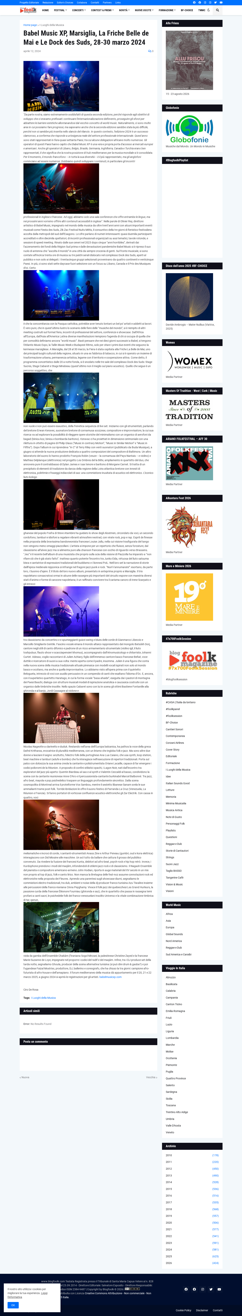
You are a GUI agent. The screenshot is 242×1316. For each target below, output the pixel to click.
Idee (168, 776)
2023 (192, 1242)
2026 (192, 1263)
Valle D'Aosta (173, 1125)
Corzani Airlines (175, 742)
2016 (192, 1195)
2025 (192, 1256)
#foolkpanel (173, 709)
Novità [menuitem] (123, 10)
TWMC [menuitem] (201, 10)
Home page (30, 25)
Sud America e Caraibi (178, 954)
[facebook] (194, 2)
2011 (192, 1161)
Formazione (173, 763)
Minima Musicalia (176, 803)
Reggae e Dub (174, 843)
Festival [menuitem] (59, 10)
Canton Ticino (174, 1004)
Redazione (48, 2)
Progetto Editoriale (29, 2)
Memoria (171, 796)
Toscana (171, 1105)
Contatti (95, 2)
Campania (172, 997)
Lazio (169, 1024)
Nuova (25, 1077)
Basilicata (171, 984)
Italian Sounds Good (178, 783)
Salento (170, 1085)
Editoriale (171, 756)
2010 (192, 1155)
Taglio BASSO (174, 870)
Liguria (170, 1031)
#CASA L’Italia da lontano (180, 702)
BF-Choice (172, 722)
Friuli (168, 1017)
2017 (192, 1202)
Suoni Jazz (172, 864)
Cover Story (172, 749)
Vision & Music (174, 884)
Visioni (170, 891)
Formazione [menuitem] (166, 10)
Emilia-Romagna (175, 1011)
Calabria (171, 990)
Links (118, 2)
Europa (170, 927)
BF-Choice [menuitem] (187, 10)
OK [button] (13, 1305)
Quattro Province (176, 1078)
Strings (170, 857)
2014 (192, 1182)
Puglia (169, 1071)
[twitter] (215, 2)
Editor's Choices (65, 2)
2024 (192, 1249)
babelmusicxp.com (110, 976)
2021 (192, 1229)
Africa (169, 913)
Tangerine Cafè (174, 877)
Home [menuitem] (45, 10)
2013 (192, 1175)
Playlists (171, 830)
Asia (168, 920)
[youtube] (221, 2)
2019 (192, 1215)
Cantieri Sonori (174, 729)
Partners (107, 2)
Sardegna (171, 1091)
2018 (192, 1209)
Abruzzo (171, 977)
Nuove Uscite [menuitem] (143, 10)
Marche (170, 1044)
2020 (192, 1222)
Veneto (170, 1132)
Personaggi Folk (175, 823)
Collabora (82, 2)
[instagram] (205, 2)
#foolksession (174, 715)
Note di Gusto (174, 817)
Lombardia (172, 1037)
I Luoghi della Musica (52, 25)
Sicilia (169, 1098)
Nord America (174, 941)
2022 (192, 1236)
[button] (208, 10)
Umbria (170, 1118)
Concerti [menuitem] (78, 10)
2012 (192, 1168)
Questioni (171, 837)
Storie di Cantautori (177, 850)
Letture (170, 789)
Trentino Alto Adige (177, 1112)
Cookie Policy (183, 1310)
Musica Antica (174, 810)
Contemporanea (175, 736)
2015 (192, 1188)
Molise (169, 1051)
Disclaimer (202, 1310)
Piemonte (171, 1065)
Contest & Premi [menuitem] (101, 10)
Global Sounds (174, 934)
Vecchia (150, 1077)
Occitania (171, 1058)
